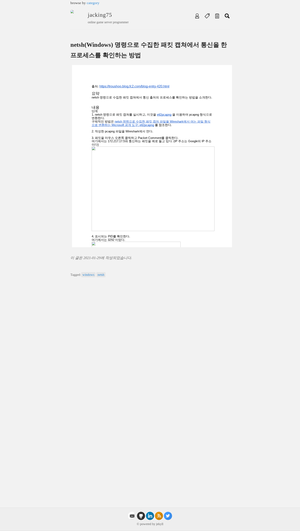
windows (88, 274)
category (93, 3)
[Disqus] (150, 338)
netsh (101, 274)
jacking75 (100, 15)
